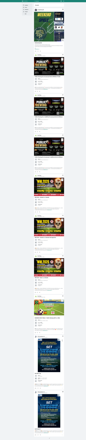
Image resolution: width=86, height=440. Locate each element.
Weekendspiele (38, 42)
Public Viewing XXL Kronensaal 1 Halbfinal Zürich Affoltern (49, 157)
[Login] (63, 1)
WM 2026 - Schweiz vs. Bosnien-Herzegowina (45, 237)
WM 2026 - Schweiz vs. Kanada (42, 197)
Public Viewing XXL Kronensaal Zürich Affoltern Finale (47, 76)
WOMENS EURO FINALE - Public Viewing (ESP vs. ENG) (47, 318)
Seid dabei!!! (38, 429)
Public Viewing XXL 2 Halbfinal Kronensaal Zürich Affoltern (49, 117)
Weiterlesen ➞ (37, 49)
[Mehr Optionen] (62, 51)
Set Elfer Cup (38, 373)
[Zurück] (34, 1)
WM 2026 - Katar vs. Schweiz (41, 277)
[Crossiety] (24, 1)
